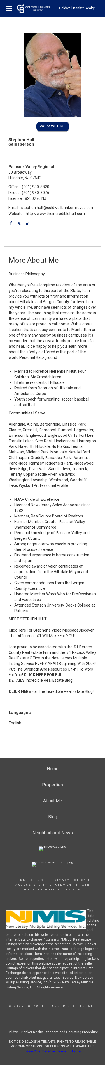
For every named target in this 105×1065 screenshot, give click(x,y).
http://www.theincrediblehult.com (55, 213)
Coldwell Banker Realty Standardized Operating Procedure (52, 1032)
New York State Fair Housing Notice (53, 1051)
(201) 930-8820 (35, 187)
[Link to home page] (36, 8)
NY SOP (73, 889)
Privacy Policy (69, 880)
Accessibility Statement (44, 885)
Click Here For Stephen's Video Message (44, 630)
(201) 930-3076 (35, 192)
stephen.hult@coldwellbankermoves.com (57, 207)
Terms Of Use (30, 880)
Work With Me (53, 126)
